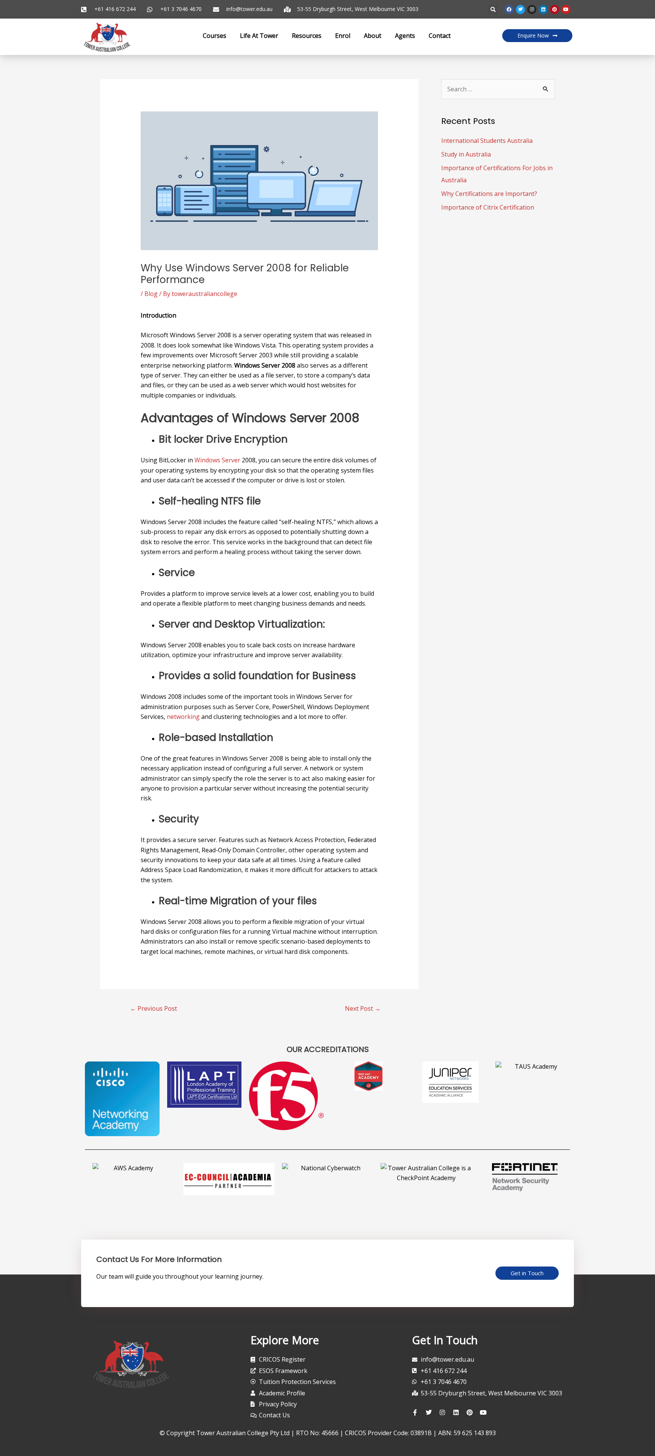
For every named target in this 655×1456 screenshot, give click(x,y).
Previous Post (153, 1008)
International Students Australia (487, 140)
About (372, 35)
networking (183, 716)
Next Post (363, 1008)
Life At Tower (259, 35)
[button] (493, 9)
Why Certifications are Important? (489, 193)
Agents (405, 35)
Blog (151, 294)
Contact (440, 35)
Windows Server (217, 460)
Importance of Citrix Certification (487, 207)
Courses (214, 35)
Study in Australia (466, 154)
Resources (306, 35)
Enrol (342, 35)
